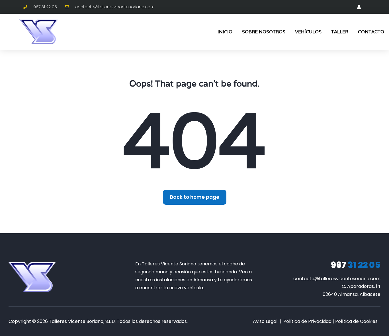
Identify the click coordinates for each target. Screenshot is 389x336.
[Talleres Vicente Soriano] (32, 277)
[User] (359, 7)
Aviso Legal (265, 321)
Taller (339, 32)
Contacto (371, 32)
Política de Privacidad (307, 321)
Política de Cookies (356, 321)
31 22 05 (355, 265)
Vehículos (308, 32)
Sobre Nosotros (263, 32)
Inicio (225, 32)
